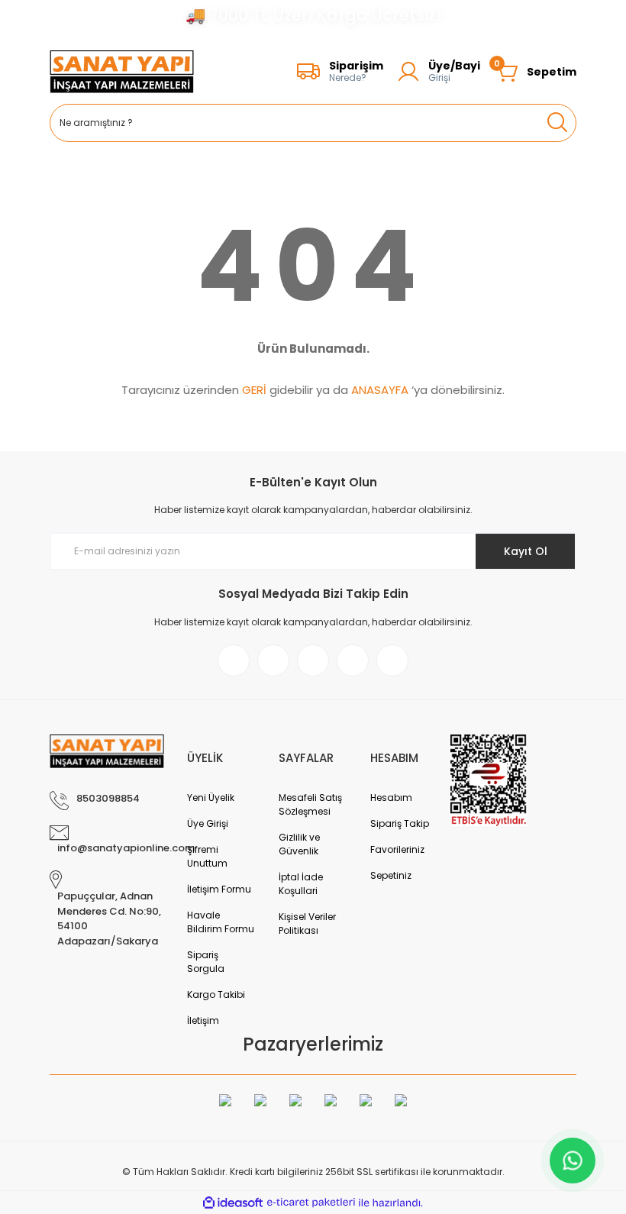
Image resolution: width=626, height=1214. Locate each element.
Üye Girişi (207, 823)
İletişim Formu (219, 889)
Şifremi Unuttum (207, 856)
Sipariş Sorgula (205, 961)
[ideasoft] (232, 1203)
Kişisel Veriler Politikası (307, 923)
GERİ (254, 390)
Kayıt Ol (525, 551)
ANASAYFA (379, 390)
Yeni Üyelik (210, 797)
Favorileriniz (397, 849)
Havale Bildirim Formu (220, 922)
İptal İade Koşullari (301, 883)
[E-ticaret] (311, 1202)
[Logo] (122, 71)
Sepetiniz (390, 875)
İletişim (203, 1020)
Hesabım (391, 797)
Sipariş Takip (399, 823)
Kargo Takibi (216, 994)
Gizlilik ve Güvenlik (299, 844)
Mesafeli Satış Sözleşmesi (310, 804)
